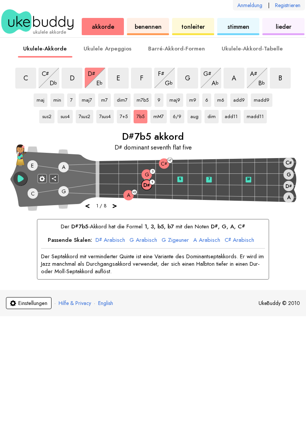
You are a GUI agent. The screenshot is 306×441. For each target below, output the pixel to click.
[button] (20, 179)
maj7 (88, 98)
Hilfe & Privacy (75, 303)
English (105, 303)
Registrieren (287, 5)
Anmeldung (249, 5)
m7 (106, 98)
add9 (240, 98)
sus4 (66, 115)
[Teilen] (54, 178)
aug (196, 115)
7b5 (142, 115)
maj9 (176, 98)
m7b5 (144, 98)
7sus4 (106, 115)
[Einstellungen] (42, 178)
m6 (222, 98)
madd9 (261, 98)
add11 (232, 115)
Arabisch (110, 240)
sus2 (48, 115)
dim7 (124, 98)
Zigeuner (175, 240)
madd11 (255, 115)
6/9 (178, 115)
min (58, 98)
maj (42, 98)
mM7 (160, 115)
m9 (194, 98)
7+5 (125, 115)
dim (213, 115)
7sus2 (86, 115)
